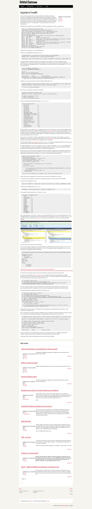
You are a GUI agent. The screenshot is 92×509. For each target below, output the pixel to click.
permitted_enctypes (36, 142)
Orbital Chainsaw (28, 2)
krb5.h (36, 129)
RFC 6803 (50, 130)
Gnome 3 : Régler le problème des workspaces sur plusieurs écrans (40, 467)
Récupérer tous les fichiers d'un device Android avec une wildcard (39, 390)
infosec (22, 6)
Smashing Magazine (65, 505)
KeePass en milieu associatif (29, 363)
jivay (25, 397)
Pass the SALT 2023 (38, 275)
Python (48, 501)
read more (69, 356)
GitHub (71, 494)
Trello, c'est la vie (26, 437)
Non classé (39, 6)
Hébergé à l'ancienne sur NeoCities (38, 491)
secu (62, 20)
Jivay (61, 18)
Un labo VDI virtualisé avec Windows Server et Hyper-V (36, 406)
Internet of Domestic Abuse (29, 377)
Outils (46, 6)
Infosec (25, 356)
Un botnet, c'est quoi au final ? (29, 453)
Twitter (71, 491)
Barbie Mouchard (26, 421)
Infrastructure (30, 6)
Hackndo (39, 217)
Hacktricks (50, 138)
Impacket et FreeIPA (28, 12)
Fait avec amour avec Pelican (24, 491)
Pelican (30, 501)
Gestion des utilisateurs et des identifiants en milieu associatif (39, 349)
